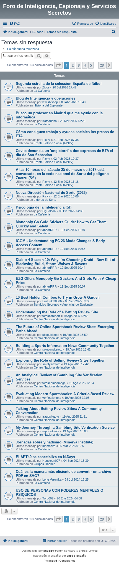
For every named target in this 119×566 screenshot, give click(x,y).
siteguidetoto (50, 334)
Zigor (45, 87)
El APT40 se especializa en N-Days (45, 457)
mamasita (48, 446)
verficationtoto (51, 397)
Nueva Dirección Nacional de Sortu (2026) (51, 193)
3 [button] (79, 65)
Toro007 (47, 498)
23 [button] (102, 65)
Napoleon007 (51, 460)
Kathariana (49, 121)
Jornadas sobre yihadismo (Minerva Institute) (54, 442)
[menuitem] (14, 23)
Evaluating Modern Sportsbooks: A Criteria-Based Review (65, 394)
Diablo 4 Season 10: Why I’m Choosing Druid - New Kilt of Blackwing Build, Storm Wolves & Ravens (65, 262)
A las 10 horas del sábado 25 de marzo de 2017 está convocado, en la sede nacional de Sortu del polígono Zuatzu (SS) (62, 173)
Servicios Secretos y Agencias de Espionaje (63, 304)
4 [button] (85, 65)
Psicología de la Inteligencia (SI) (43, 207)
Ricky (46, 139)
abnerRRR (49, 230)
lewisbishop (50, 102)
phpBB (47, 550)
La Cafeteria (42, 90)
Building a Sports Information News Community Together (65, 346)
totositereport (51, 316)
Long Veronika (51, 479)
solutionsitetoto (52, 349)
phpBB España (76, 555)
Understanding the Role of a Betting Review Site (57, 312)
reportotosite (50, 431)
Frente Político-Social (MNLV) (53, 143)
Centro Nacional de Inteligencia (54, 319)
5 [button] (91, 65)
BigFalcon (49, 211)
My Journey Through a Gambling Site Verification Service (65, 427)
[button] (58, 65)
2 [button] (73, 65)
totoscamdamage (54, 383)
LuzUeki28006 (52, 301)
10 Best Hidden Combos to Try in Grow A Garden (58, 297)
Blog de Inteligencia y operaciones (45, 98)
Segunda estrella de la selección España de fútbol (59, 84)
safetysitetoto (51, 364)
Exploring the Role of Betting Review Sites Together (60, 360)
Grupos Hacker (44, 464)
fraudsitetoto (50, 416)
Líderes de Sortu (45, 199)
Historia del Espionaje (48, 105)
